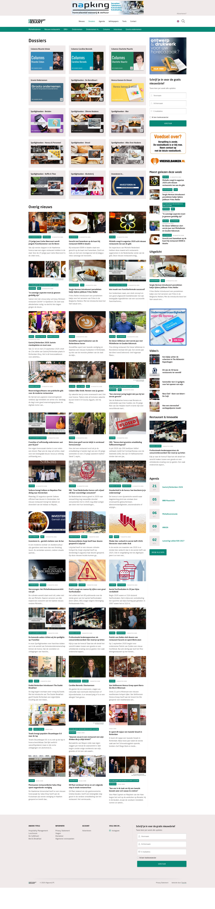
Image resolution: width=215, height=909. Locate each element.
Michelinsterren (35, 29)
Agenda (102, 21)
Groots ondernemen (133, 29)
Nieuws (82, 21)
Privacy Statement (62, 830)
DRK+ (66, 29)
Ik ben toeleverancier (160, 117)
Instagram (115, 830)
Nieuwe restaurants (52, 29)
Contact (133, 21)
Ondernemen (77, 29)
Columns (106, 29)
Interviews (118, 29)
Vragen (58, 833)
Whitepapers (113, 21)
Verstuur (168, 123)
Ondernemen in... (92, 29)
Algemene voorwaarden (64, 839)
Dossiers (91, 21)
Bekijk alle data (158, 552)
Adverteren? (181, 13)
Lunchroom (33, 833)
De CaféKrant (34, 836)
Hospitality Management (38, 830)
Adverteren (86, 830)
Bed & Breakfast (35, 839)
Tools (124, 21)
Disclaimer (59, 836)
